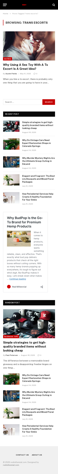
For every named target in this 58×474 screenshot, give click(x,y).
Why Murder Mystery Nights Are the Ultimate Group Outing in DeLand (38, 161)
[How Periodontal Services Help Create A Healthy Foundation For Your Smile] (11, 197)
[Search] (53, 4)
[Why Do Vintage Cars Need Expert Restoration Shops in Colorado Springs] (11, 144)
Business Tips (11, 336)
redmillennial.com (11, 465)
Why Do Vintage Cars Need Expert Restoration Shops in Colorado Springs (36, 143)
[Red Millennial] (29, 5)
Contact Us (22, 455)
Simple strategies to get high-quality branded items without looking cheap (37, 125)
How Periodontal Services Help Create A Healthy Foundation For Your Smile (37, 197)
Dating (7, 59)
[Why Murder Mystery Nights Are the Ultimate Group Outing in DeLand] (11, 162)
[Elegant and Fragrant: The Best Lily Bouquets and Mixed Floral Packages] (11, 179)
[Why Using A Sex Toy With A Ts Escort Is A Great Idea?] (29, 45)
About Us (37, 455)
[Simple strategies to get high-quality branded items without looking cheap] (11, 126)
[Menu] (5, 4)
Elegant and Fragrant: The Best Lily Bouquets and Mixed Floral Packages (38, 179)
